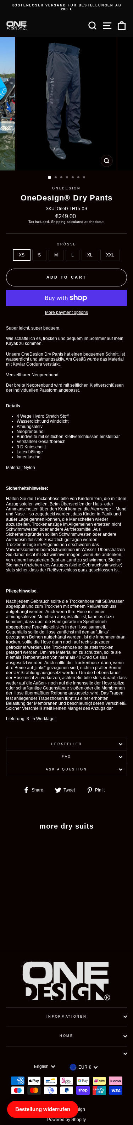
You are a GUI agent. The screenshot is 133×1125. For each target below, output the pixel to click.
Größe (66, 244)
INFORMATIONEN (66, 1016)
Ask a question (66, 769)
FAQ (66, 756)
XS (21, 255)
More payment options (66, 312)
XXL (110, 255)
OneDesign (66, 188)
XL (90, 255)
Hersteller (66, 744)
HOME (66, 1036)
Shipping (58, 222)
